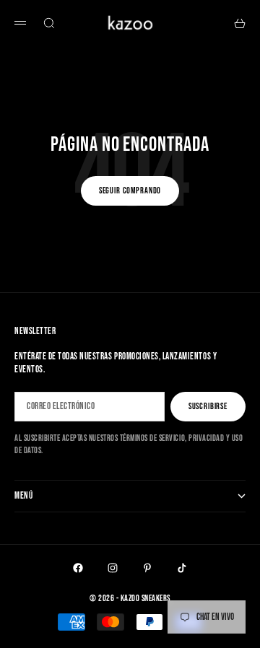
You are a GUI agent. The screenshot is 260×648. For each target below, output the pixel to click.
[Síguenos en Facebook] (78, 568)
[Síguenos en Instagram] (112, 568)
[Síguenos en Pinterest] (147, 568)
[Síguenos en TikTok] (182, 568)
